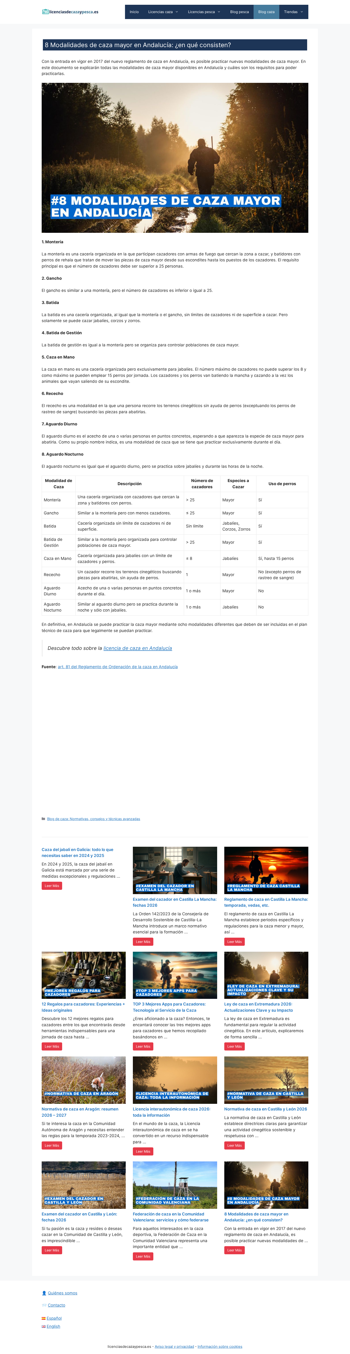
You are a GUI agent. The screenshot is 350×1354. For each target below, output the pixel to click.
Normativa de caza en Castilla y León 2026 (265, 1109)
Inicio (134, 12)
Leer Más (52, 886)
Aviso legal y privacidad (174, 1346)
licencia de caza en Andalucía (138, 648)
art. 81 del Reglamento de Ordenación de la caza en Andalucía (118, 666)
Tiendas (291, 12)
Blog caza (266, 12)
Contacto (56, 1305)
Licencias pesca (201, 12)
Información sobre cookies (220, 1346)
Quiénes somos (62, 1293)
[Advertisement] (175, 742)
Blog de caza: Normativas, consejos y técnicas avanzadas (93, 819)
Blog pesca (239, 12)
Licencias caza (160, 12)
